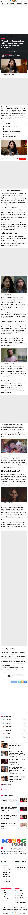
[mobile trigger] (2, 1)
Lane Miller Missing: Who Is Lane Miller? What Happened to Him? (9, 825)
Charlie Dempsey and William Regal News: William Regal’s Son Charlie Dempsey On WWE (17, 778)
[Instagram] (14, 730)
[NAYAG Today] (13, 1)
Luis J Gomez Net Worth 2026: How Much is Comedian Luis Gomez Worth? (17, 761)
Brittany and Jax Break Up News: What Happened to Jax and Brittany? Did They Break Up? (17, 753)
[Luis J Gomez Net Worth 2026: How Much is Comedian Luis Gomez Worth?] (4, 761)
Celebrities (12, 756)
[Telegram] (14, 737)
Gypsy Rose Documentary (10, 126)
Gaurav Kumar (8, 53)
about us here (10, 855)
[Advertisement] (14, 19)
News (3, 38)
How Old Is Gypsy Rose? (10, 136)
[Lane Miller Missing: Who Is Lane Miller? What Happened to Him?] (23, 825)
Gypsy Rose (10, 675)
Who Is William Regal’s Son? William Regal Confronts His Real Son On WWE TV (16, 745)
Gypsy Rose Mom (8, 134)
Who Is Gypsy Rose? (9, 129)
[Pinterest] (14, 726)
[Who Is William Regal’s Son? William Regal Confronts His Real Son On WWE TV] (4, 745)
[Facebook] (14, 719)
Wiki (11, 764)
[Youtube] (14, 733)
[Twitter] (14, 723)
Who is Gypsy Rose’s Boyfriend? (12, 131)
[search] (22, 1)
